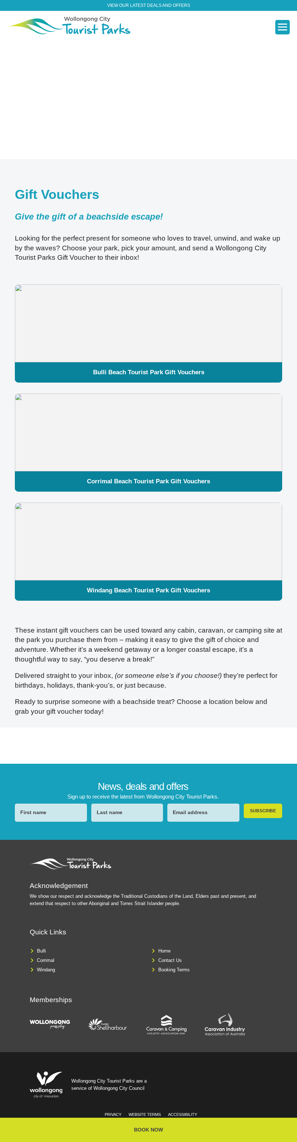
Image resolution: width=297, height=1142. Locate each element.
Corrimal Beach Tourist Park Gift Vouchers (148, 481)
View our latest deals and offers (148, 5)
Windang (46, 969)
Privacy (113, 1114)
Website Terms (145, 1114)
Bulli (41, 951)
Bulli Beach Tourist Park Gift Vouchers (148, 372)
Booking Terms (174, 969)
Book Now (148, 1130)
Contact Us (170, 960)
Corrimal (45, 960)
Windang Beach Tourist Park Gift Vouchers (148, 590)
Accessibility (182, 1114)
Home (164, 951)
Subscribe (263, 810)
